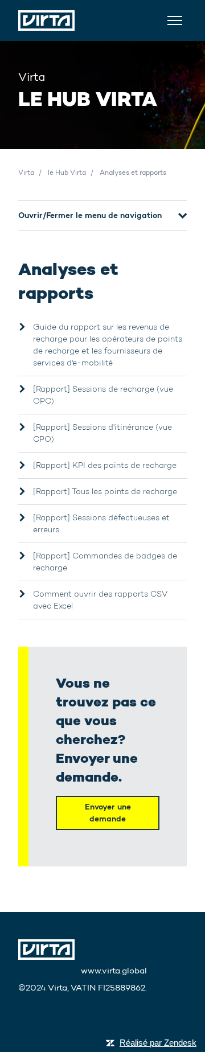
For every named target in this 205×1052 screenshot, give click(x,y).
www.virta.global (114, 970)
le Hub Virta (67, 172)
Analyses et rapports (133, 172)
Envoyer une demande (108, 813)
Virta (26, 172)
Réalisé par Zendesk (158, 1042)
